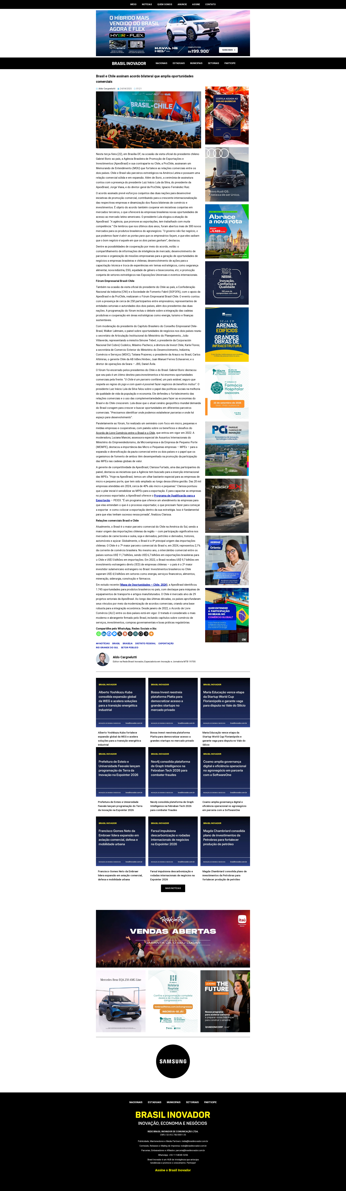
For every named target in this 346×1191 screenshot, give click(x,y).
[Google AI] (146, 633)
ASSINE (196, 4)
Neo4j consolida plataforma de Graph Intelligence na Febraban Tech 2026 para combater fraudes (172, 806)
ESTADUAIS (179, 63)
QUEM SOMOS (164, 4)
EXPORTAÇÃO (166, 643)
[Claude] (125, 633)
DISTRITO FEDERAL (145, 643)
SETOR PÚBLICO (129, 647)
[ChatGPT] (130, 633)
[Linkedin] (104, 633)
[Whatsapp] (98, 633)
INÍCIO (133, 4)
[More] (151, 633)
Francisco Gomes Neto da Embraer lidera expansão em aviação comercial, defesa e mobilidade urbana (120, 875)
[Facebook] (109, 633)
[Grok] (140, 633)
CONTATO (210, 4)
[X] (119, 633)
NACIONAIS (161, 63)
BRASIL (116, 643)
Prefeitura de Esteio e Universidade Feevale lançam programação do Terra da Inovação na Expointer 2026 (120, 806)
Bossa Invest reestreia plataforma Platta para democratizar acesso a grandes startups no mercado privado (172, 736)
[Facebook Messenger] (114, 633)
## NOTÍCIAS (103, 643)
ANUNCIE (182, 4)
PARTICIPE (229, 63)
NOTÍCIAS (147, 4)
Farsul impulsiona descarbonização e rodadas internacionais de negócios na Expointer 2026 (172, 875)
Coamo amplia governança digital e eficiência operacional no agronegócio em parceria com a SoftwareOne (224, 806)
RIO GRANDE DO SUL (107, 647)
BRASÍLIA (128, 643)
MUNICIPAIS (196, 63)
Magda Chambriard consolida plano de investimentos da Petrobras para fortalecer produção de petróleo (224, 875)
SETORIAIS (213, 63)
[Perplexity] (135, 633)
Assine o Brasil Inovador (173, 1170)
